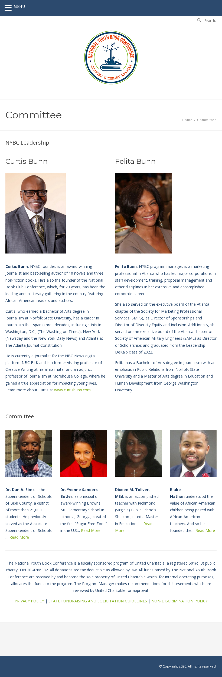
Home (187, 120)
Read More (19, 537)
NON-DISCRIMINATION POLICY (179, 600)
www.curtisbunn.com (72, 389)
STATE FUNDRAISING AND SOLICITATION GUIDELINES (97, 600)
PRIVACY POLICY (29, 600)
